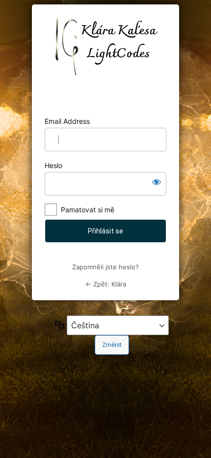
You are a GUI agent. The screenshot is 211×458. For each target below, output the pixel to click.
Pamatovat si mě (87, 209)
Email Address (67, 121)
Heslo (53, 165)
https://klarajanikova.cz (106, 60)
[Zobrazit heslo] (156, 182)
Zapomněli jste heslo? (105, 267)
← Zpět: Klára (105, 284)
